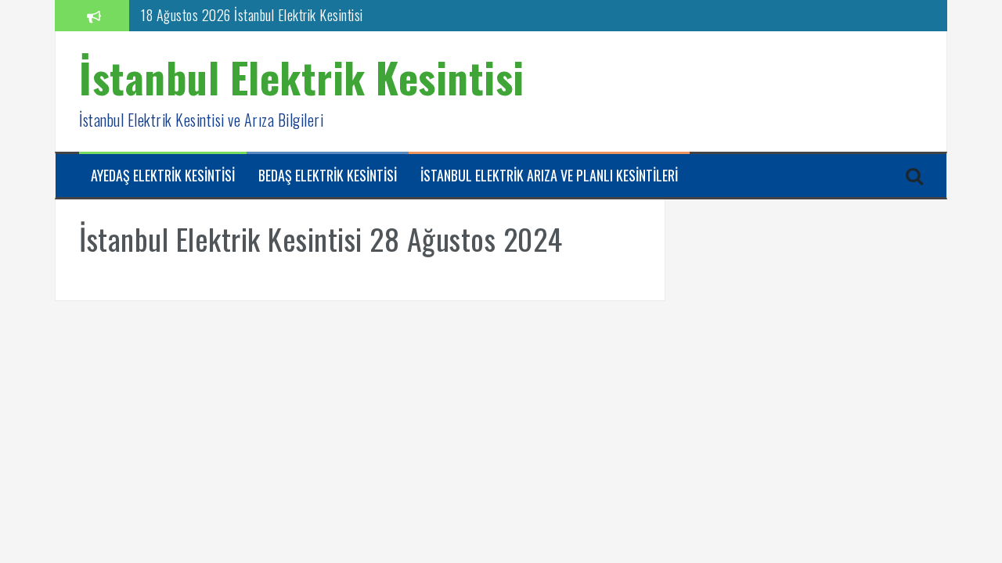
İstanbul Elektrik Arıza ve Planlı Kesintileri (549, 175)
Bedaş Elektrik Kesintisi (327, 175)
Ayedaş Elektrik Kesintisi (163, 175)
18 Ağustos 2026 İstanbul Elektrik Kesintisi (252, 15)
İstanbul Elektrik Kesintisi (301, 77)
